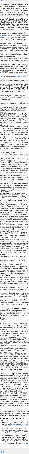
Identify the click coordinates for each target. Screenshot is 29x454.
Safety (1, 452)
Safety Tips (3, 104)
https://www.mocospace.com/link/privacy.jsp (20, 76)
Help (1, 449)
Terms (1, 450)
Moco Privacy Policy (14, 424)
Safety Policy (6, 35)
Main (1, 448)
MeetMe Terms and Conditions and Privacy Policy (13, 432)
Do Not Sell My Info (3, 451)
